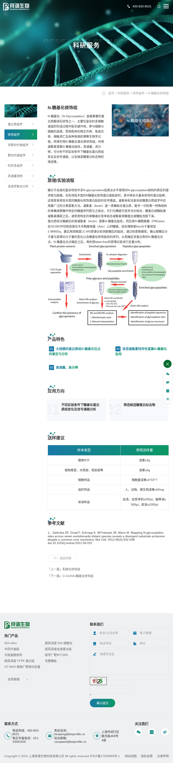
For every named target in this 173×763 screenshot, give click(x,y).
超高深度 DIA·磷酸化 (58, 643)
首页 (111, 93)
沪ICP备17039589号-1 (105, 756)
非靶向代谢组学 (18, 145)
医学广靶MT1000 (56, 655)
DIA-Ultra (10, 643)
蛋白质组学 (15, 124)
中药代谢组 (11, 649)
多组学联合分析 (18, 186)
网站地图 (131, 756)
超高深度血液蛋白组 (58, 649)
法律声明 (163, 756)
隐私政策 (147, 756)
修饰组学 (139, 93)
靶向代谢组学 (17, 155)
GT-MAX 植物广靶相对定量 (22, 666)
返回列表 (65, 558)
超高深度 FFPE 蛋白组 (19, 660)
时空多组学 (15, 165)
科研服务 (123, 93)
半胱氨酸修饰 (13, 655)
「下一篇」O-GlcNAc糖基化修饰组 (70, 576)
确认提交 (102, 703)
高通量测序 (15, 176)
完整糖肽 (51, 660)
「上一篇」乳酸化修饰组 (64, 569)
